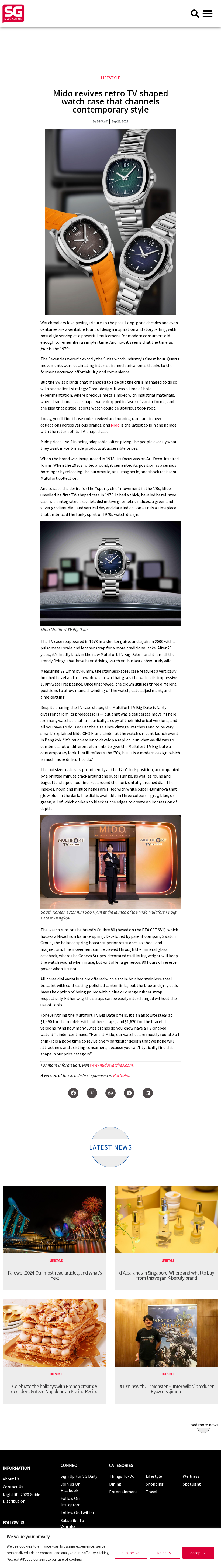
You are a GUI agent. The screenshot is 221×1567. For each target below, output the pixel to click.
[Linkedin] (148, 1093)
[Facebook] (73, 1093)
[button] (207, 13)
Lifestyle (110, 77)
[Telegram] (129, 1093)
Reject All (164, 1552)
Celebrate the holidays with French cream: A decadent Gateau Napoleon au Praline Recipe (54, 1389)
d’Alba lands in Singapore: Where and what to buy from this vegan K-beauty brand (166, 1275)
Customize (131, 1552)
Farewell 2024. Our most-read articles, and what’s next (55, 1275)
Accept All (198, 1552)
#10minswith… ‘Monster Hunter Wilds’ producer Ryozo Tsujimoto (166, 1389)
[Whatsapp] (110, 1093)
